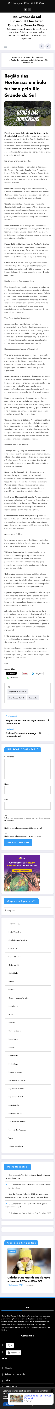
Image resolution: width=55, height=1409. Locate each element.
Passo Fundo (13, 1039)
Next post (10, 729)
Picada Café (13, 1055)
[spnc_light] (48, 46)
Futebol (11, 981)
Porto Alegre (13, 1064)
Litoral (11, 1014)
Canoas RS (13, 948)
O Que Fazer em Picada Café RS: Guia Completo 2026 (30, 1213)
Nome (6, 784)
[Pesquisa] (42, 46)
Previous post (11, 716)
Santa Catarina (14, 1105)
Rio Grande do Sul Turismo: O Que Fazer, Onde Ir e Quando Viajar (27, 21)
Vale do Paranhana (16, 1146)
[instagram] (29, 9)
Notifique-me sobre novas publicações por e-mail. (23, 836)
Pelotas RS (13, 1047)
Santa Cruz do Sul (15, 1113)
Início (6, 663)
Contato (8, 1372)
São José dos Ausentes (17, 1130)
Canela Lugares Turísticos (18, 940)
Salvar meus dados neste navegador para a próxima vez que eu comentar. (27, 819)
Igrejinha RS (13, 1006)
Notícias (12, 1022)
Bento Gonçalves (15, 932)
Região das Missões (16, 1088)
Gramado (12, 989)
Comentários (9, 756)
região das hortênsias (18, 691)
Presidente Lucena (15, 1072)
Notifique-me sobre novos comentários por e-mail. (23, 828)
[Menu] (5, 46)
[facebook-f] (25, 9)
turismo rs (33, 698)
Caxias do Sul (14, 965)
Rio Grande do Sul (16, 698)
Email (6, 799)
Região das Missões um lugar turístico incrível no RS (25, 722)
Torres (11, 1138)
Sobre (7, 1385)
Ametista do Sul (14, 923)
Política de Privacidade (15, 1379)
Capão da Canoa (15, 956)
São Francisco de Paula (17, 1121)
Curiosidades (13, 973)
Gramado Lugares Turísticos (19, 998)
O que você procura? (21, 901)
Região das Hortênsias (17, 1080)
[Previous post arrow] (48, 720)
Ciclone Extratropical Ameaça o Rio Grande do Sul (24, 735)
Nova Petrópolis (15, 1031)
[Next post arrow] (48, 734)
